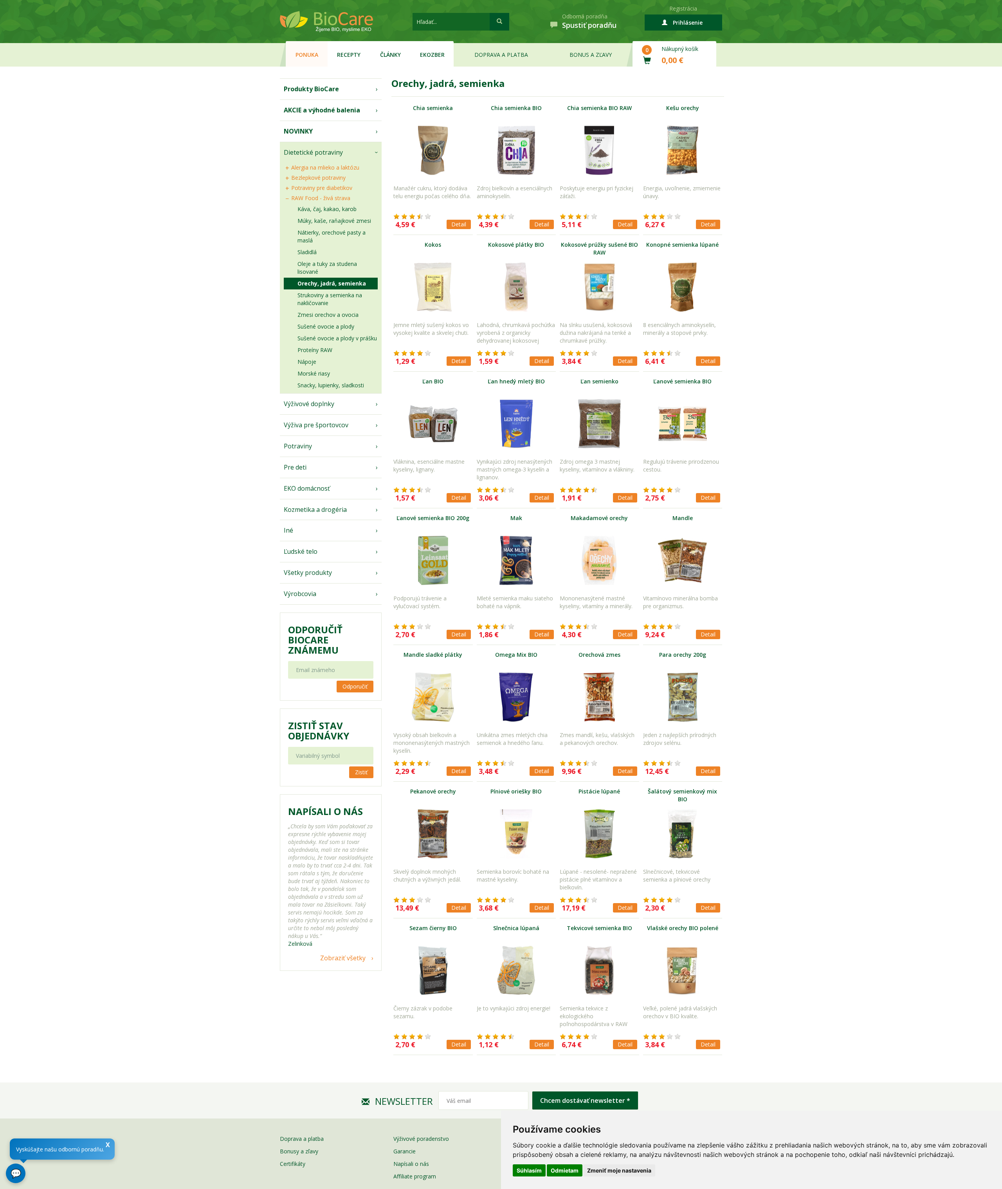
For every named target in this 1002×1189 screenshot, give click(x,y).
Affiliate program (414, 1176)
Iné (288, 530)
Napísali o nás (411, 1163)
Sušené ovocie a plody (325, 326)
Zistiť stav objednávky (318, 731)
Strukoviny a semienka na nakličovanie (329, 299)
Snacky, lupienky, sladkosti (330, 385)
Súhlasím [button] (529, 1170)
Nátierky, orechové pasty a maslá (331, 236)
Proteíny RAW (314, 350)
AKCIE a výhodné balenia (322, 110)
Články (390, 54)
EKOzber (432, 54)
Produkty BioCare (311, 89)
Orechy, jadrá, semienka (331, 283)
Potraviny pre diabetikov (321, 188)
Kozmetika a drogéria (315, 509)
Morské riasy (313, 373)
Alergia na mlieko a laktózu (325, 167)
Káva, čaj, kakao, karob (327, 209)
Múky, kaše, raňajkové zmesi (334, 220)
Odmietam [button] (564, 1170)
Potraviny (298, 446)
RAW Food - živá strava (320, 198)
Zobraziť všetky (343, 958)
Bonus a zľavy (590, 54)
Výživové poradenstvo (421, 1138)
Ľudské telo (300, 551)
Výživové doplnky (309, 403)
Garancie (404, 1151)
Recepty (348, 54)
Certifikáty (292, 1163)
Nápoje (306, 361)
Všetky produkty (308, 572)
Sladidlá (307, 252)
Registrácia (683, 8)
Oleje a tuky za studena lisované (327, 267)
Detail (458, 224)
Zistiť (361, 772)
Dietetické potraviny (313, 152)
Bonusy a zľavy (299, 1151)
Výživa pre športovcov (316, 425)
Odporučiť (355, 686)
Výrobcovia (300, 593)
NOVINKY (298, 131)
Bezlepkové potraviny (318, 177)
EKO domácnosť (307, 488)
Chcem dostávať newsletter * (585, 1100)
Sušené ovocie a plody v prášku (337, 338)
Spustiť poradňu (589, 25)
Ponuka (307, 54)
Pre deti (295, 467)
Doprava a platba (501, 54)
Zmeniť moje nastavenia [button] (619, 1170)
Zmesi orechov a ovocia (328, 314)
